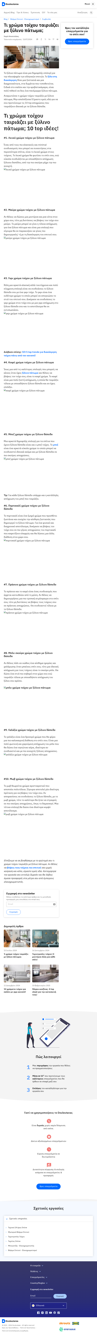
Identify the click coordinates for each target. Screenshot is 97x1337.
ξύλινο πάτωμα (30, 373)
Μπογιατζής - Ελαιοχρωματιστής (21, 1246)
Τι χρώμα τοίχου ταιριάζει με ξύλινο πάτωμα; (15, 932)
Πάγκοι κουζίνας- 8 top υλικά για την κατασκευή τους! (44, 967)
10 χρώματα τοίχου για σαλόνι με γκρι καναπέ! (16, 967)
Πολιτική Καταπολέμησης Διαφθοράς (15, 1331)
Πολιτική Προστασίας (27, 1328)
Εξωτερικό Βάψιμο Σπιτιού (18, 1232)
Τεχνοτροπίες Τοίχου (16, 1237)
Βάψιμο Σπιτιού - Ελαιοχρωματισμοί (22, 1250)
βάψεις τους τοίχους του (20, 868)
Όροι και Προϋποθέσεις (10, 1328)
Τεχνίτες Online (14, 1241)
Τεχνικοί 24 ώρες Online (17, 1228)
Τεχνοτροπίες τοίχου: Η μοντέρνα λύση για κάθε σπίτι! (44, 932)
